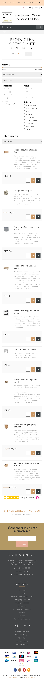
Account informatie (22, 631)
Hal (28, 111)
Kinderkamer (32, 120)
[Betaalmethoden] (7, 652)
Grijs (28, 92)
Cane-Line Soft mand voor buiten (26, 228)
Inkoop (22, 612)
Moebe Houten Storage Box (25, 150)
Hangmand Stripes (23, 190)
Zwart (29, 89)
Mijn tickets (22, 638)
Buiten (29, 114)
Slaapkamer (31, 108)
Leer (6, 98)
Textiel (7, 101)
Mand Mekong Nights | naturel (25, 425)
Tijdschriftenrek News (25, 349)
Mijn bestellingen (22, 635)
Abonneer (22, 544)
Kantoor (30, 117)
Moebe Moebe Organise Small (26, 380)
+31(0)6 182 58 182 (23, 568)
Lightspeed (13, 677)
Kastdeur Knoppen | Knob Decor (26, 311)
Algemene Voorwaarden (22, 609)
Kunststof (8, 95)
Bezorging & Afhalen (22, 600)
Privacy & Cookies (22, 603)
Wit (28, 95)
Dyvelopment (30, 677)
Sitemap (22, 616)
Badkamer (30, 126)
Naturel (30, 98)
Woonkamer (31, 105)
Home (5, 32)
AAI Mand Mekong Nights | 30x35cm (27, 464)
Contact (22, 593)
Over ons (22, 590)
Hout (7, 89)
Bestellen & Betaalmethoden (22, 596)
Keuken (30, 123)
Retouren (22, 606)
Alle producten (22, 644)
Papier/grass (10, 104)
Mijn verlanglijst (22, 641)
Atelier (29, 129)
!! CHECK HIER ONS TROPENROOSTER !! (21, 3)
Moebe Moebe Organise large (26, 266)
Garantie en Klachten (22, 619)
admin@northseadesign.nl (23, 574)
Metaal (7, 92)
